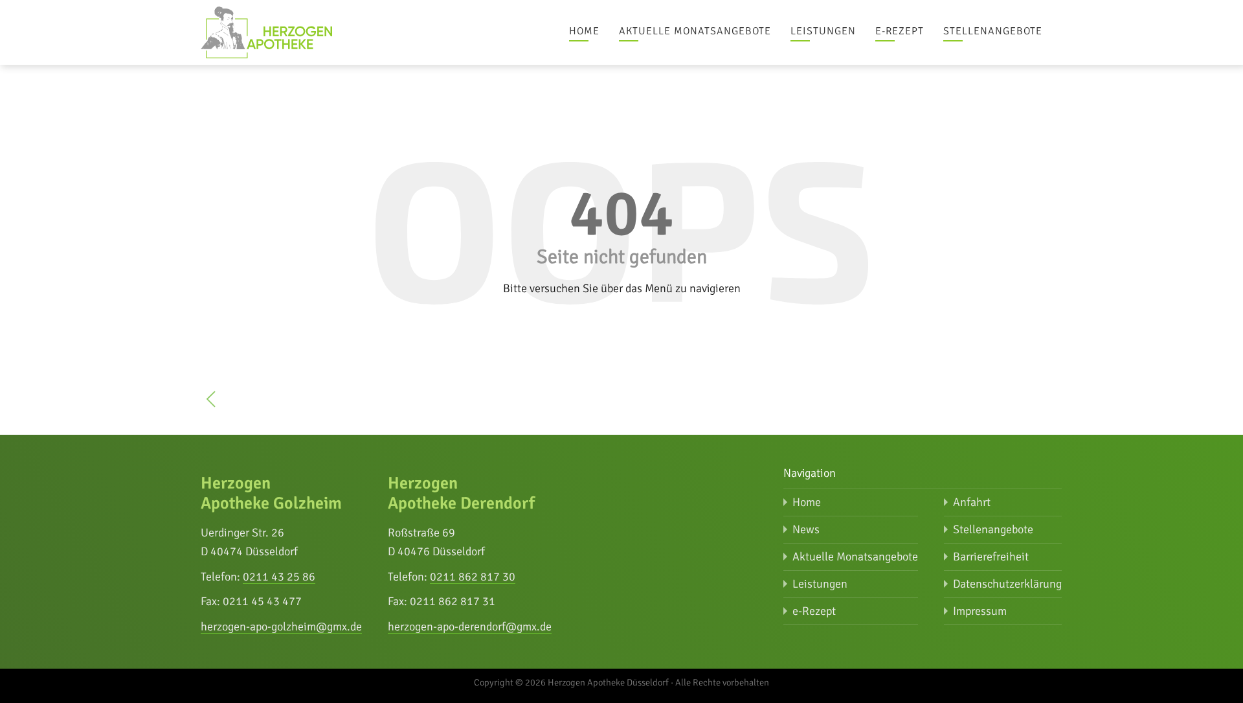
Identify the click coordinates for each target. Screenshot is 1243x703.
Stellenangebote (992, 31)
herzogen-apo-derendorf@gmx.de (470, 626)
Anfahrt (972, 502)
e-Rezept (899, 31)
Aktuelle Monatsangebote (695, 31)
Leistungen (823, 31)
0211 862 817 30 (472, 577)
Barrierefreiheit (991, 556)
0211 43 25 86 (279, 577)
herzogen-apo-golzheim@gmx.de (281, 626)
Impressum (980, 611)
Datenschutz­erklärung (1007, 584)
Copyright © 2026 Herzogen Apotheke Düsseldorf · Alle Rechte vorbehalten (621, 682)
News (806, 529)
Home (584, 31)
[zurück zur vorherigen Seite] (211, 402)
